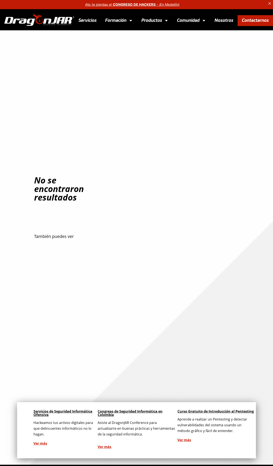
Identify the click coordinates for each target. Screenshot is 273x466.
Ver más (40, 443)
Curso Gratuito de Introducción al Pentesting (215, 411)
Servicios (87, 20)
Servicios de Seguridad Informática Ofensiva (62, 413)
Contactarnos (255, 20)
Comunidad (188, 20)
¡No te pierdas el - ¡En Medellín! (132, 4)
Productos (151, 20)
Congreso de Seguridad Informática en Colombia (130, 413)
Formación (115, 20)
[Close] (269, 3)
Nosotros (224, 20)
